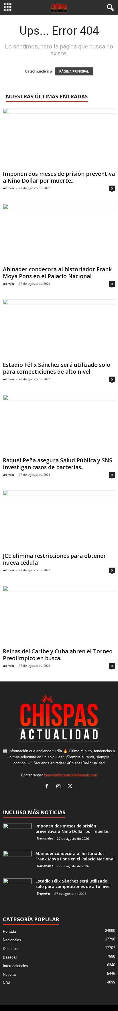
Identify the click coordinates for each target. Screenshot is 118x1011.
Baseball (10, 957)
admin (8, 188)
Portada (9, 931)
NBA (7, 983)
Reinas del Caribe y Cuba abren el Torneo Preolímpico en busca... (58, 655)
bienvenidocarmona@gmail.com (70, 775)
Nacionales (45, 838)
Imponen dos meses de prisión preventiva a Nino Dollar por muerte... (59, 177)
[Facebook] (48, 787)
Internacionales (15, 966)
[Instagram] (60, 787)
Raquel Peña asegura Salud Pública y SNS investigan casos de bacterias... (57, 464)
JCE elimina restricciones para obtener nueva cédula (54, 559)
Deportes (44, 893)
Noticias (9, 974)
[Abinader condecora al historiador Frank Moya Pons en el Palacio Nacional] (59, 234)
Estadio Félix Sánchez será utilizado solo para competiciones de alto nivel (56, 368)
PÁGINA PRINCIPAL (74, 71)
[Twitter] (71, 787)
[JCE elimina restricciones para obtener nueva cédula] (59, 520)
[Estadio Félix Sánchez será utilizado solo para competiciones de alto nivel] (59, 329)
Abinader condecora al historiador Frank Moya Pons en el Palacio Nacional (57, 273)
